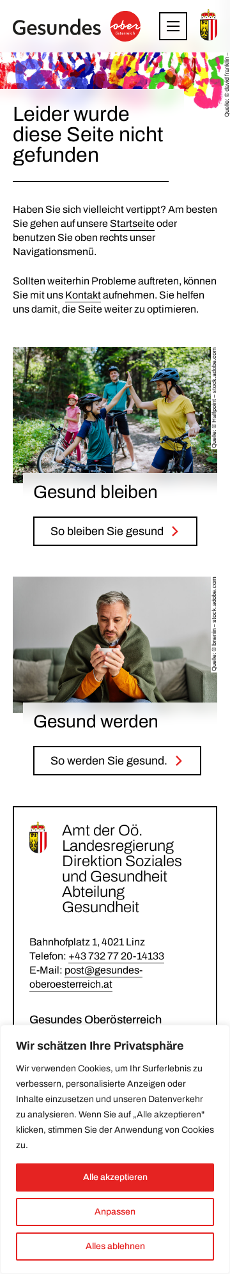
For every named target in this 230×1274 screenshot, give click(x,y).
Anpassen (115, 1211)
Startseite (132, 223)
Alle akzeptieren (115, 1177)
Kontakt (83, 295)
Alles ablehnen (115, 1246)
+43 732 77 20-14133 (116, 956)
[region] (115, 1149)
